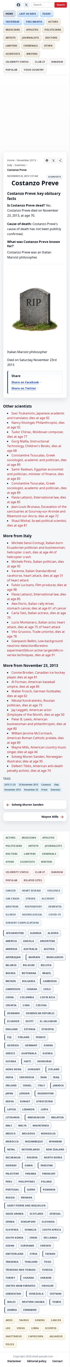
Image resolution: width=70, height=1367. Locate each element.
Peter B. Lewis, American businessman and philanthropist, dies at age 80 (36, 724)
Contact (57, 1361)
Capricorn (35, 1336)
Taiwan (50, 1253)
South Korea (14, 1237)
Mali (9, 1125)
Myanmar (55, 1141)
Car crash (12, 898)
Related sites (33, 880)
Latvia (11, 1109)
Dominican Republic (40, 1013)
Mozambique (34, 1141)
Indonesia (26, 1077)
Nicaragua (13, 1157)
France (41, 1037)
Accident (48, 898)
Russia (10, 1197)
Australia (30, 949)
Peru (9, 1181)
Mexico (11, 1133)
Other (48, 45)
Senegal (55, 1213)
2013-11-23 (9, 784)
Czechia (41, 1005)
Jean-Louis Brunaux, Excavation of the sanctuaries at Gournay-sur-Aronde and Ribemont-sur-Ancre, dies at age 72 (36, 511)
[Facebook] (18, 5)
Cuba (26, 1005)
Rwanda (26, 1197)
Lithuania (13, 1117)
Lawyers (11, 45)
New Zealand (55, 1149)
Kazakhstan (46, 1093)
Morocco (12, 1141)
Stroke (30, 898)
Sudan (10, 1245)
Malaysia (57, 1117)
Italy (9, 165)
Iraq (56, 1077)
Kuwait (25, 1101)
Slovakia (48, 1221)
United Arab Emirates (21, 1285)
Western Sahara (33, 1302)
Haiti (27, 1061)
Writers (32, 53)
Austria (49, 949)
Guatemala (28, 1053)
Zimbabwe (30, 1310)
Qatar (31, 1189)
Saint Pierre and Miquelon (26, 1205)
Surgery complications (22, 922)
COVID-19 (55, 914)
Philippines (26, 1181)
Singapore (28, 1221)
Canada (32, 989)
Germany (31, 1045)
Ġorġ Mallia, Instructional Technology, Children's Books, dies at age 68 (34, 446)
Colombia (27, 997)
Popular (12, 69)
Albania (35, 933)
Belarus (11, 965)
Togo (47, 1261)
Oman (29, 1165)
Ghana (48, 1045)
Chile (47, 989)
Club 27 (40, 61)
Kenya (10, 1101)
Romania (49, 1189)
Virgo (21, 1328)
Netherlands (31, 1149)
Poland (46, 1181)
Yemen (56, 1302)
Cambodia (50, 981)
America (11, 941)
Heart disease (31, 890)
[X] (26, 5)
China (10, 997)
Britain (11, 981)
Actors (53, 21)
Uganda (28, 1277)
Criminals (31, 45)
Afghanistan (15, 933)
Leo (8, 1328)
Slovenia (12, 1229)
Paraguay (48, 1173)
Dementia (55, 906)
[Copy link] (60, 160)
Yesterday (13, 21)
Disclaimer (14, 1361)
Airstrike (12, 906)
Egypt (30, 1021)
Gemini (40, 1320)
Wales (11, 1302)
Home (9, 13)
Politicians (53, 29)
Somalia (30, 1229)
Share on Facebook (25, 382)
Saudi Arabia (15, 1213)
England (12, 1029)
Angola (28, 941)
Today (46, 13)
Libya (44, 1109)
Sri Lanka (50, 1237)
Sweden (45, 1245)
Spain (33, 1237)
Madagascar (36, 1117)
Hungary (34, 1069)
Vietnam (55, 1293)
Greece (10, 1053)
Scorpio (51, 1328)
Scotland (36, 1213)
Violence (53, 890)
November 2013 (26, 160)
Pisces (10, 1344)
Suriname (27, 1245)
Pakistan (47, 1165)
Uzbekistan (13, 1293)
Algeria (53, 933)
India (9, 1077)
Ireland (11, 1085)
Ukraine (46, 1277)
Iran (43, 1077)
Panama (30, 1173)
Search (61, 5)
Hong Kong (14, 1069)
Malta (22, 1125)
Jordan (24, 1093)
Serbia (10, 1221)
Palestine (12, 1173)
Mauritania (41, 1125)
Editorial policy (36, 1361)
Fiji (9, 1037)
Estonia (29, 1029)
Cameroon (13, 989)
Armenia (11, 949)
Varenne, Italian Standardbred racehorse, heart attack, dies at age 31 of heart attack (35, 575)
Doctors (51, 37)
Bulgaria (28, 981)
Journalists (30, 37)
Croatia (11, 1005)
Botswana (29, 973)
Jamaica (58, 1085)
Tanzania (12, 1261)
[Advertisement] (35, 113)
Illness (11, 914)
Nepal (11, 1149)
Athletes (32, 29)
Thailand (31, 1261)
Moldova (28, 1133)
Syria (33, 1253)
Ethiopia (48, 1029)
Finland (23, 1037)
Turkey (10, 1277)
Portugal (12, 1189)
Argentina (47, 941)
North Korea (53, 1157)
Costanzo (46, 784)
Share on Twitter (23, 388)
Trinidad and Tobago (21, 1269)
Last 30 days (27, 13)
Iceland (53, 1069)
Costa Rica (47, 997)
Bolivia (46, 965)
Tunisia (47, 1269)
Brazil (46, 973)
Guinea (47, 1053)
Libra (35, 1328)
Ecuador (13, 1021)
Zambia (12, 1310)
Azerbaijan (13, 957)
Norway (11, 1165)
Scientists (13, 53)
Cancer (11, 890)
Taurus (24, 1320)
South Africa (51, 1229)
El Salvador (48, 1021)
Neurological (32, 914)
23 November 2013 (28, 784)
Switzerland (15, 1253)
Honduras (44, 1061)
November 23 (31, 789)
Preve (44, 789)
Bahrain (34, 957)
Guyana (11, 1061)
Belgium (28, 965)
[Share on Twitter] (53, 160)
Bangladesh (54, 957)
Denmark (13, 1013)
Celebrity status (17, 61)
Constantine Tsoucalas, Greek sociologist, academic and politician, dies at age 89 (37, 460)
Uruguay (48, 1285)
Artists (11, 37)
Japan (9, 1093)
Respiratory (33, 906)
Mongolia (48, 1133)
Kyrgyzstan (44, 1101)
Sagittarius (14, 1336)
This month (34, 21)
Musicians (13, 29)
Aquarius (56, 1336)
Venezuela (36, 1293)
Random (57, 61)
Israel (27, 1085)
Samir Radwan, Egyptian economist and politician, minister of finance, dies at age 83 (35, 474)
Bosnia (11, 973)
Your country (34, 69)
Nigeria (32, 1157)
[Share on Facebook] (47, 160)
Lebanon (28, 1109)
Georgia (13, 1045)
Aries (9, 1320)
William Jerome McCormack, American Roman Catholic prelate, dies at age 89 (35, 738)
